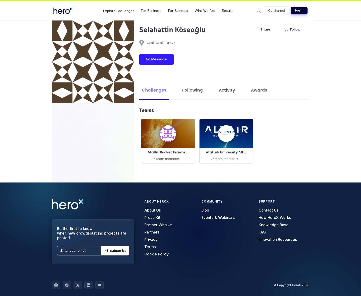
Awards (259, 90)
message (159, 59)
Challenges (154, 90)
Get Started (276, 11)
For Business (151, 11)
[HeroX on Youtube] (99, 285)
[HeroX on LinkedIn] (88, 285)
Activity (227, 90)
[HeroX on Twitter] (78, 285)
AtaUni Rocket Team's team (171, 152)
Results (227, 11)
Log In (299, 10)
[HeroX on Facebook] (67, 285)
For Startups (178, 11)
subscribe (118, 251)
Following (192, 90)
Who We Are (205, 11)
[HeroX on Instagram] (56, 285)
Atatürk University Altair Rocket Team (229, 152)
